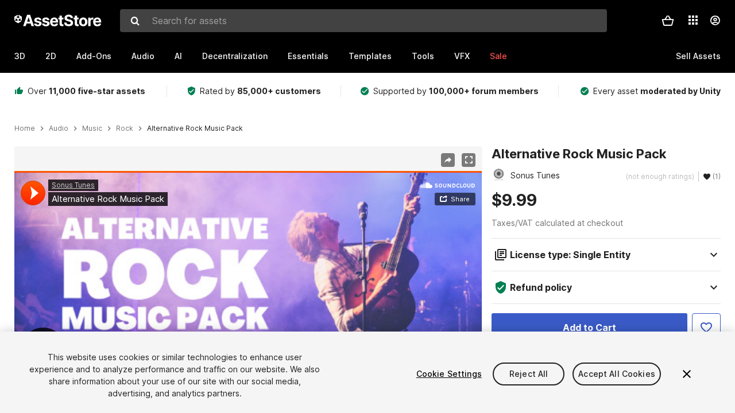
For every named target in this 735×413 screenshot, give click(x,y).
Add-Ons (93, 56)
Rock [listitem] (124, 128)
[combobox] (363, 20)
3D (19, 56)
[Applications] (693, 20)
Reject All (528, 374)
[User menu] (715, 20)
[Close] (687, 374)
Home (24, 128)
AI (178, 56)
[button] (668, 21)
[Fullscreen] (468, 160)
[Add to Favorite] (706, 327)
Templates (370, 56)
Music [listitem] (92, 128)
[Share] (448, 160)
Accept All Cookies (616, 374)
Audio (142, 56)
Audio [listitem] (58, 128)
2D (50, 56)
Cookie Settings (449, 374)
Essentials (308, 56)
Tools (423, 56)
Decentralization (235, 56)
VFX (462, 56)
